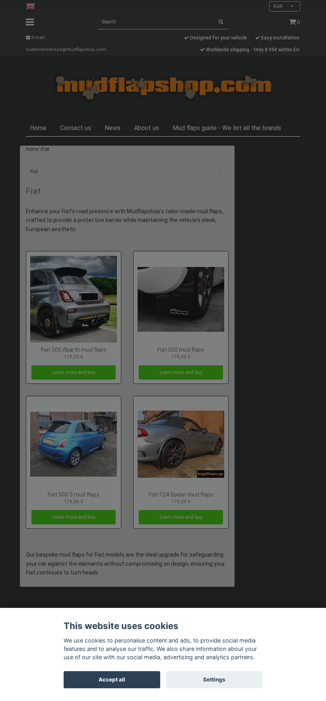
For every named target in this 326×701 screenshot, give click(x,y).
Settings (214, 679)
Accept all (112, 679)
